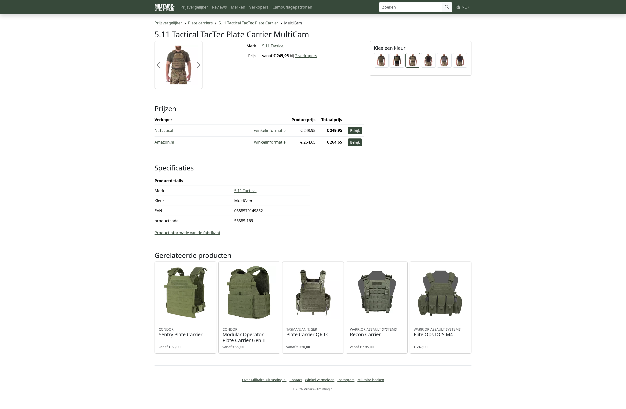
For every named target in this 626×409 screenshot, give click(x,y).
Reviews (219, 7)
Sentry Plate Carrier (180, 332)
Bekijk (355, 130)
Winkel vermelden (320, 380)
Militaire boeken (371, 380)
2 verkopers (306, 55)
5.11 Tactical (273, 46)
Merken (238, 7)
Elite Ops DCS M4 (437, 332)
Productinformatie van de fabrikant (187, 232)
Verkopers (258, 7)
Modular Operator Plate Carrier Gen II (244, 335)
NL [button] (464, 7)
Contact (296, 380)
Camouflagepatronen (292, 7)
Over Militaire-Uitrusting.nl (264, 380)
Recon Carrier (373, 332)
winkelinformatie (270, 130)
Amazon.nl (164, 142)
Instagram (346, 380)
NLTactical (164, 130)
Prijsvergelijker (194, 7)
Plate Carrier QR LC (307, 332)
